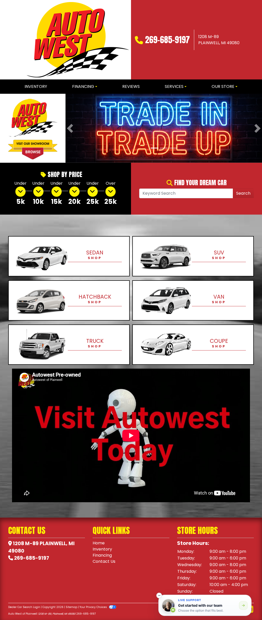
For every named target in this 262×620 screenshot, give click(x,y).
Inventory (102, 549)
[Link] (164, 128)
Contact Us (104, 561)
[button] (70, 128)
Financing (102, 555)
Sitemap (71, 607)
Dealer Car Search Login (24, 607)
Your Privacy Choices (94, 607)
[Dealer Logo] (78, 39)
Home (99, 543)
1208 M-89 (26, 543)
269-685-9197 (167, 39)
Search (243, 193)
